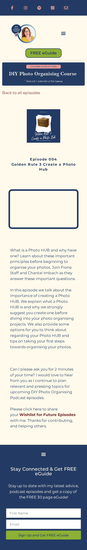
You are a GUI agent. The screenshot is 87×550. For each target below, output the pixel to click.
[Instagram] (25, 7)
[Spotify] (39, 7)
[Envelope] (66, 7)
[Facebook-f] (12, 7)
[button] (63, 33)
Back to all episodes (21, 93)
